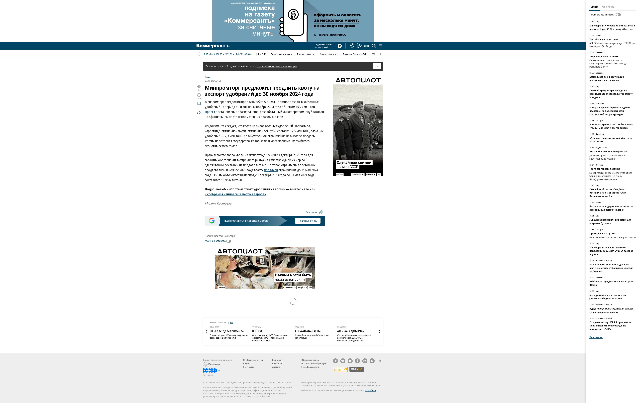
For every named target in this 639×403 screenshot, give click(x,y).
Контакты (248, 366)
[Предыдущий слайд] (206, 331)
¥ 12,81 (228, 54)
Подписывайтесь (308, 220)
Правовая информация (313, 363)
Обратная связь (310, 359)
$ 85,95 (207, 54)
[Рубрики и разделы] (380, 45)
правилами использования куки (277, 66)
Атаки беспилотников (281, 54)
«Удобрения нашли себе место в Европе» (235, 194)
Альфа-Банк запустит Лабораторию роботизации (312, 336)
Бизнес (208, 77)
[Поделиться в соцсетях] (199, 112)
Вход (366, 45)
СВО (373, 54)
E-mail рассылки (310, 366)
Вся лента (596, 337)
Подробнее (370, 390)
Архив (246, 363)
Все (231, 322)
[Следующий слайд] (379, 331)
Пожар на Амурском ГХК (354, 54)
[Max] (372, 360)
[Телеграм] (335, 360)
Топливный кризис (306, 54)
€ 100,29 (218, 54)
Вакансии (277, 363)
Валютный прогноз (329, 54)
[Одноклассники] (357, 360)
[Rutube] (364, 360)
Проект (210, 112)
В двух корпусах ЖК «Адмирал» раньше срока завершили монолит (229, 336)
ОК (377, 66)
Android (276, 366)
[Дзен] (350, 360)
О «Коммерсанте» (253, 359)
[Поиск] (373, 45)
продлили (271, 170)
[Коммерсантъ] (213, 45)
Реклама (277, 359)
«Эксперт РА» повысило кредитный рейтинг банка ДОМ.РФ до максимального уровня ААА (354, 338)
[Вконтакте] (342, 360)
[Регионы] (352, 45)
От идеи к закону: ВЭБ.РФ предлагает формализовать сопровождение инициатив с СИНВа (270, 338)
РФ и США (261, 54)
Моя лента (608, 7)
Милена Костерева (215, 240)
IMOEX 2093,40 (243, 54)
